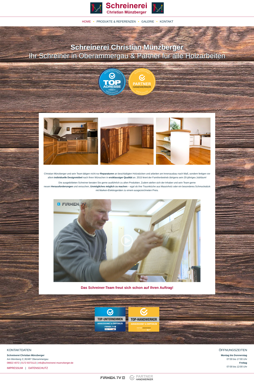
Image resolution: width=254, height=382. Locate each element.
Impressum (15, 368)
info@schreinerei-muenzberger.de (55, 363)
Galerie (147, 21)
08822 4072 (13, 363)
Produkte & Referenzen (116, 21)
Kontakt (166, 21)
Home (86, 21)
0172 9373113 (28, 363)
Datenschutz (38, 368)
